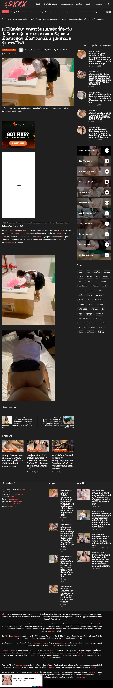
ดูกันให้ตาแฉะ (80, 655)
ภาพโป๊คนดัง (99, 300)
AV (43, 658)
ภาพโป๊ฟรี (82, 304)
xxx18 (103, 281)
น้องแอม (99, 295)
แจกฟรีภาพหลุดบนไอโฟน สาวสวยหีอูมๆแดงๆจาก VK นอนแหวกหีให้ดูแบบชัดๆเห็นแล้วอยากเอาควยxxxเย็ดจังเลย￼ (101, 560)
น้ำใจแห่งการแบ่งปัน (18, 233)
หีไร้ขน (81, 332)
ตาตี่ (104, 286)
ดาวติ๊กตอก (83, 286)
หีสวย (93, 327)
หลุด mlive (98, 624)
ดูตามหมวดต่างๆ (66, 4)
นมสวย (90, 290)
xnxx (81, 281)
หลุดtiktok (95, 318)
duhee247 (7, 650)
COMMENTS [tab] (106, 45)
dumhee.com (9, 243)
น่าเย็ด (81, 295)
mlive (88, 272)
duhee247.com (18, 504)
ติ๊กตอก (81, 290)
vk (97, 277)
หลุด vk (26, 230)
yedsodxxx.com (25, 489)
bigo (80, 272)
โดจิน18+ (88, 4)
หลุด (80, 314)
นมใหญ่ (99, 290)
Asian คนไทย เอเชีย (20, 19)
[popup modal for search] (108, 4)
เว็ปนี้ (3, 624)
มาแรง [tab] (83, 45)
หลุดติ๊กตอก (39, 236)
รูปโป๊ (101, 304)
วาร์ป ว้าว (40, 624)
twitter (89, 277)
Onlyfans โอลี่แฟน (50, 4)
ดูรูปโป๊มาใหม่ (95, 286)
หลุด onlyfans (9, 230)
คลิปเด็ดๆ (79, 4)
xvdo (88, 281)
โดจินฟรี (36, 672)
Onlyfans (49, 650)
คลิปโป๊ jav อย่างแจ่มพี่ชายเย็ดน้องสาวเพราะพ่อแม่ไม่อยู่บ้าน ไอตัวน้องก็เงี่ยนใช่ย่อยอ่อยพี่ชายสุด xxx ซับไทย (100, 98)
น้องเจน (89, 295)
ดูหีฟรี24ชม (60, 233)
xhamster (105, 277)
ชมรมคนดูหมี (21, 624)
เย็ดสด (4, 614)
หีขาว (85, 327)
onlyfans (97, 272)
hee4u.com (13, 492)
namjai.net (13, 497)
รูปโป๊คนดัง (94, 309)
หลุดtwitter (83, 323)
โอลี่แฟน (101, 332)
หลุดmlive (99, 314)
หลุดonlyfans (83, 318)
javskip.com (14, 506)
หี (79, 327)
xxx (95, 281)
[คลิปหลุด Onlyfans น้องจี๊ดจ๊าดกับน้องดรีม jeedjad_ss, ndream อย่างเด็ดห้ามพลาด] (83, 538)
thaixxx (107, 272)
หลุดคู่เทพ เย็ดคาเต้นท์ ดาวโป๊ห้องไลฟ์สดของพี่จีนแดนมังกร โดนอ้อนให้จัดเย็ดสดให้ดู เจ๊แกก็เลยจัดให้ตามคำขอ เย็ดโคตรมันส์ (37, 462)
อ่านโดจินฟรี (92, 672)
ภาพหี (81, 300)
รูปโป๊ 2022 (83, 309)
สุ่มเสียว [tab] (94, 45)
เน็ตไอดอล (90, 332)
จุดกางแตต (88, 653)
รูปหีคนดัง (92, 304)
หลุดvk (93, 323)
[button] (107, 12)
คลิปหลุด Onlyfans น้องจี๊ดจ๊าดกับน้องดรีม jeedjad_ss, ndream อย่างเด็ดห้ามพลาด (101, 541)
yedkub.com (13, 499)
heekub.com (18, 494)
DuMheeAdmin (30, 50)
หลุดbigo (89, 314)
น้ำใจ (6, 636)
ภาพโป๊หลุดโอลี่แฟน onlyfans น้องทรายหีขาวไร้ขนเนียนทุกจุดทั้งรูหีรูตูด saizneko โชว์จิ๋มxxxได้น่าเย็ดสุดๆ (101, 498)
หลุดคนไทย (98, 4)
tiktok (81, 277)
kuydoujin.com (16, 501)
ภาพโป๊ (89, 300)
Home (38, 4)
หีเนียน (101, 327)
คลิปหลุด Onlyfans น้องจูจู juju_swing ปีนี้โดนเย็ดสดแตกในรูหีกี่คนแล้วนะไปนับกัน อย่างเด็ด (12, 459)
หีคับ (62, 236)
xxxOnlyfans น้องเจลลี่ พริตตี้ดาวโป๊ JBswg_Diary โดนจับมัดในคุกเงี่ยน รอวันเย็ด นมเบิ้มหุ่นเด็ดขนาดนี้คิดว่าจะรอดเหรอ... (62, 462)
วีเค (103, 309)
